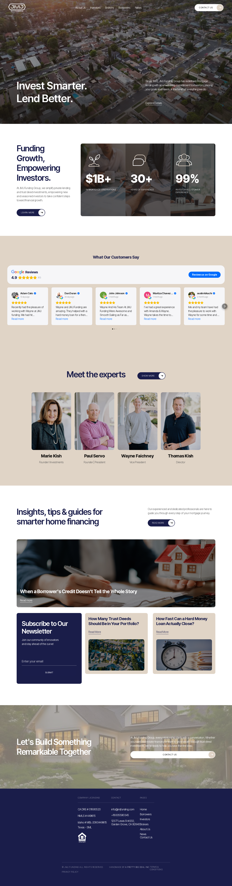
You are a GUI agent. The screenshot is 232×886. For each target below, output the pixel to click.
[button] (7, 306)
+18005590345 (120, 815)
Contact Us (146, 837)
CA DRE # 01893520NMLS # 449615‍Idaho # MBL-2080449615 (92, 816)
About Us (80, 7)
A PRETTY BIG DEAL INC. (137, 867)
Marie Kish (51, 455)
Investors (95, 7)
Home (143, 809)
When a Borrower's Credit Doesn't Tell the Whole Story (78, 591)
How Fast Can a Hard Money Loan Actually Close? (181, 621)
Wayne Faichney (137, 455)
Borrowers (124, 7)
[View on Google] (15, 295)
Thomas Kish (180, 455)
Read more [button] (18, 319)
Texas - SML (85, 827)
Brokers (109, 7)
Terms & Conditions (156, 868)
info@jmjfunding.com (122, 809)
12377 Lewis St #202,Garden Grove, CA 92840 (125, 822)
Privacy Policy (70, 872)
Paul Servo (94, 455)
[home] (16, 8)
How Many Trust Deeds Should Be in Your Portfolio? (113, 621)
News (138, 7)
